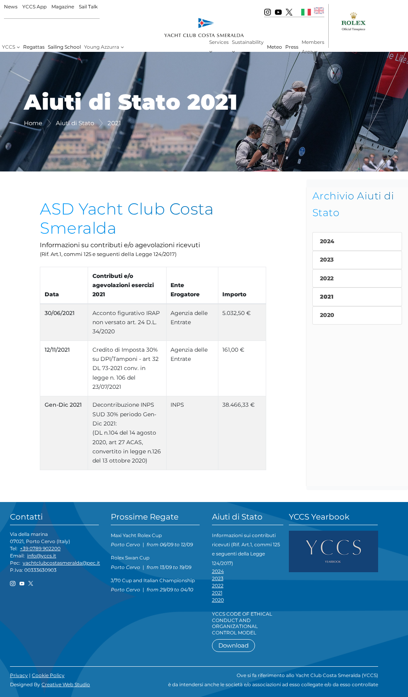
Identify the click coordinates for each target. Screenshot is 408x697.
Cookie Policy (48, 675)
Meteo (274, 47)
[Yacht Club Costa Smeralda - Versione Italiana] (306, 11)
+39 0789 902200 (40, 548)
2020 (218, 600)
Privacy (19, 675)
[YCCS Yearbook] (333, 551)
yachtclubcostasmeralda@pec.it (61, 563)
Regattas (34, 47)
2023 (218, 578)
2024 (218, 571)
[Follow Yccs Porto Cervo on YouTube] (278, 11)
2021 (217, 593)
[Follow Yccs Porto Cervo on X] (289, 11)
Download (233, 645)
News (11, 7)
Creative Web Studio (65, 684)
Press (291, 47)
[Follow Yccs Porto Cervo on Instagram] (267, 11)
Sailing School (64, 47)
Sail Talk (88, 7)
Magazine (62, 7)
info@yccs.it (41, 556)
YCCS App (34, 7)
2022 (218, 586)
